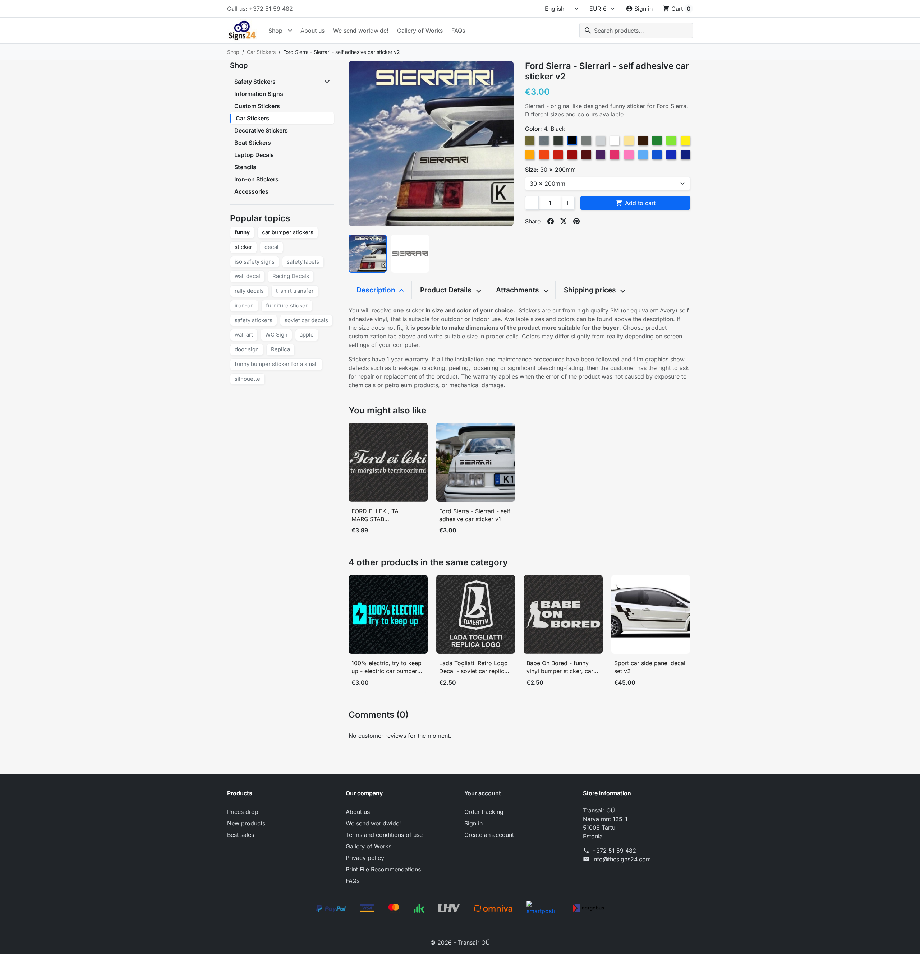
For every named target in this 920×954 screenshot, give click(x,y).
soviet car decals (306, 320)
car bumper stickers (287, 232)
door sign (247, 349)
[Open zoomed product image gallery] (431, 143)
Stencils (245, 167)
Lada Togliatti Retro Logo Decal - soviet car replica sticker (473, 667)
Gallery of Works (420, 30)
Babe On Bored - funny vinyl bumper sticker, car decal (559, 667)
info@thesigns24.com (621, 859)
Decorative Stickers (261, 130)
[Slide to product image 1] (368, 254)
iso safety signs (255, 261)
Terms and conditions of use (384, 834)
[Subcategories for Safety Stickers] (327, 81)
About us (312, 30)
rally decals (249, 290)
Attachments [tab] (518, 290)
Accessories (251, 191)
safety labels (303, 261)
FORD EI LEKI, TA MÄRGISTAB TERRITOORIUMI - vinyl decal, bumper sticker (382, 515)
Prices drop (242, 811)
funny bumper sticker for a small (276, 364)
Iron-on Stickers (256, 179)
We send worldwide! (360, 30)
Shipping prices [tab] (591, 290)
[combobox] (636, 30)
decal (271, 247)
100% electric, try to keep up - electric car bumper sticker (386, 667)
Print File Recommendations (383, 869)
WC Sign (276, 334)
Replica (280, 349)
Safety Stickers (255, 81)
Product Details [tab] (446, 290)
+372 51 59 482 (614, 850)
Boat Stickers (252, 142)
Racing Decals (290, 276)
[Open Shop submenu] (290, 30)
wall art (244, 334)
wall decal (247, 276)
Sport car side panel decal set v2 (649, 667)
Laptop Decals (254, 154)
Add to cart (636, 203)
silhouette (247, 378)
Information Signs (258, 93)
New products (246, 823)
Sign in (473, 823)
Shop (275, 30)
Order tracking (483, 811)
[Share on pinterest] (576, 221)
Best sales (240, 834)
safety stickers (253, 320)
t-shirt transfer (295, 290)
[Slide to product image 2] (410, 254)
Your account (482, 793)
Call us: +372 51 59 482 (260, 8)
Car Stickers (252, 118)
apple (307, 334)
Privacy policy (365, 857)
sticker (243, 247)
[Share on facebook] (550, 221)
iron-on (244, 305)
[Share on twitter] (563, 221)
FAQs (458, 30)
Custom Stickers (257, 106)
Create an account (489, 834)
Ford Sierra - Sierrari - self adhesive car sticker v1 (474, 515)
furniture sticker (287, 305)
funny (242, 232)
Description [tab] (376, 290)
